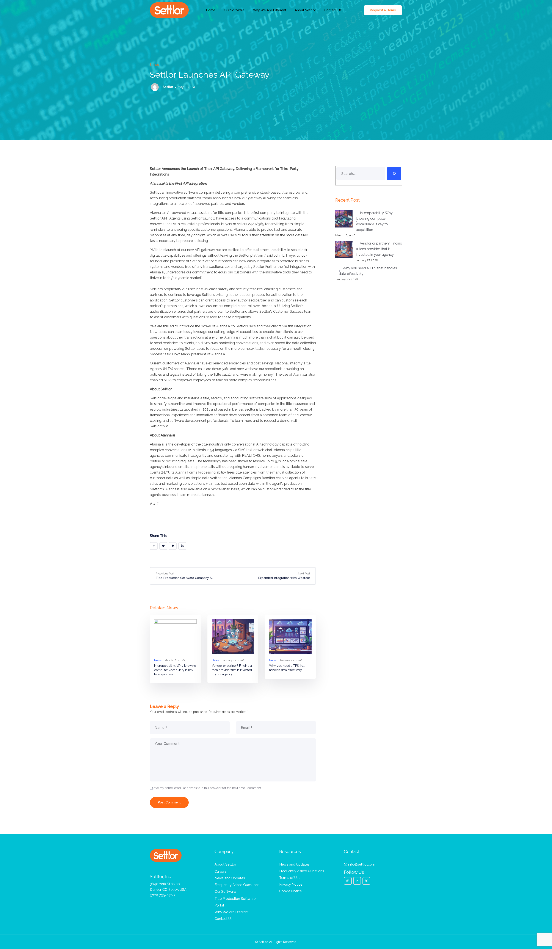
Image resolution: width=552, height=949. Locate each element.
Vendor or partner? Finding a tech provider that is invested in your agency (232, 670)
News (154, 65)
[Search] (394, 173)
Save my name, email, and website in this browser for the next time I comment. (207, 788)
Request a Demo (383, 10)
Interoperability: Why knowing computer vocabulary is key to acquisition (175, 670)
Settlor (167, 87)
